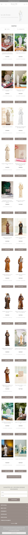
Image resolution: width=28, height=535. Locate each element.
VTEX (16, 523)
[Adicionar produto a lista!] (13, 35)
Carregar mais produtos (14, 476)
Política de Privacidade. (15, 530)
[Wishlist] (24, 4)
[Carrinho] (26, 4)
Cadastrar (14, 499)
